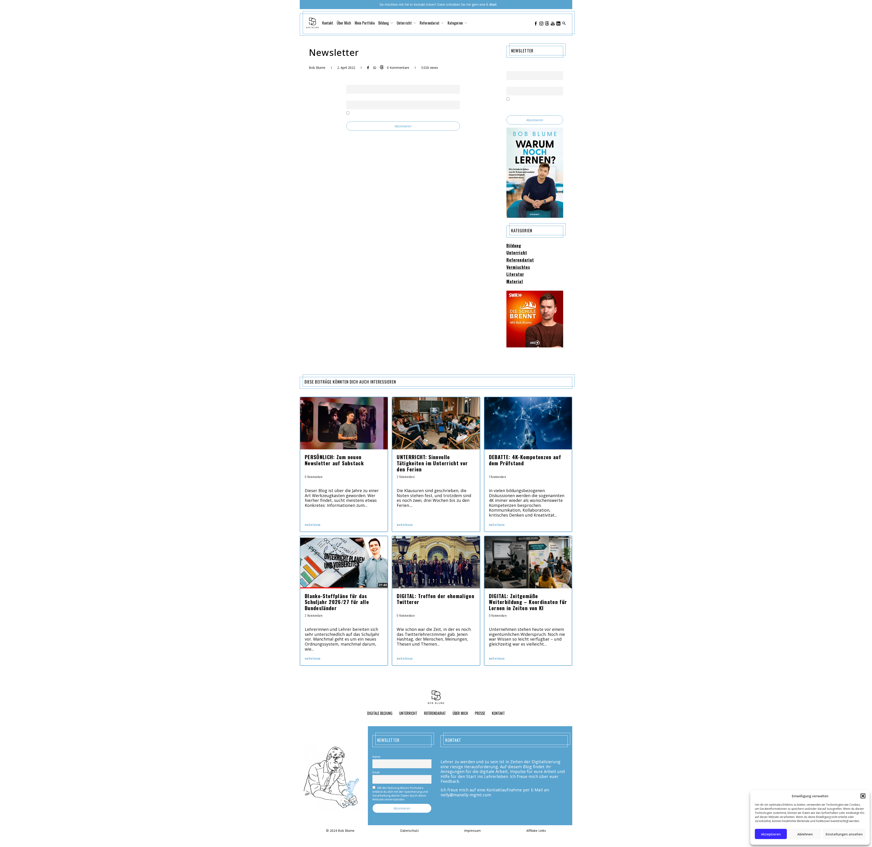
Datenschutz (409, 831)
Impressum (472, 831)
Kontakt (327, 23)
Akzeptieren (771, 834)
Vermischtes (518, 267)
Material (514, 281)
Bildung (513, 245)
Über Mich (344, 23)
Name (350, 82)
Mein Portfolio (365, 23)
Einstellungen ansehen (844, 834)
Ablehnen (805, 834)
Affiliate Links (536, 831)
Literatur (515, 274)
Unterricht (516, 252)
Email (349, 98)
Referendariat (520, 260)
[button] (863, 796)
